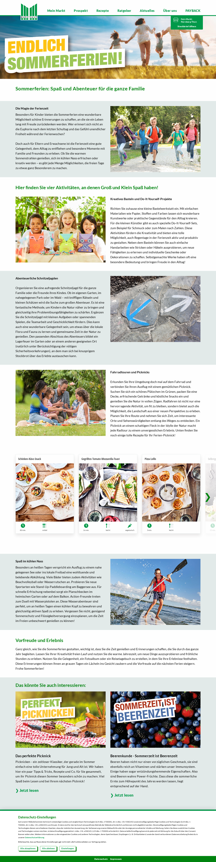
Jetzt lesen (29, 790)
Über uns (170, 10)
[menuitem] (56, 10)
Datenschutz (101, 859)
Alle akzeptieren (27, 848)
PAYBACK (192, 10)
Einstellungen (67, 848)
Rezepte (102, 10)
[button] (208, 496)
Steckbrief (183, 26)
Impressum (116, 859)
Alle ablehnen (48, 848)
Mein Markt (56, 10)
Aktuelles (147, 10)
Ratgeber (124, 10)
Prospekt (81, 10)
